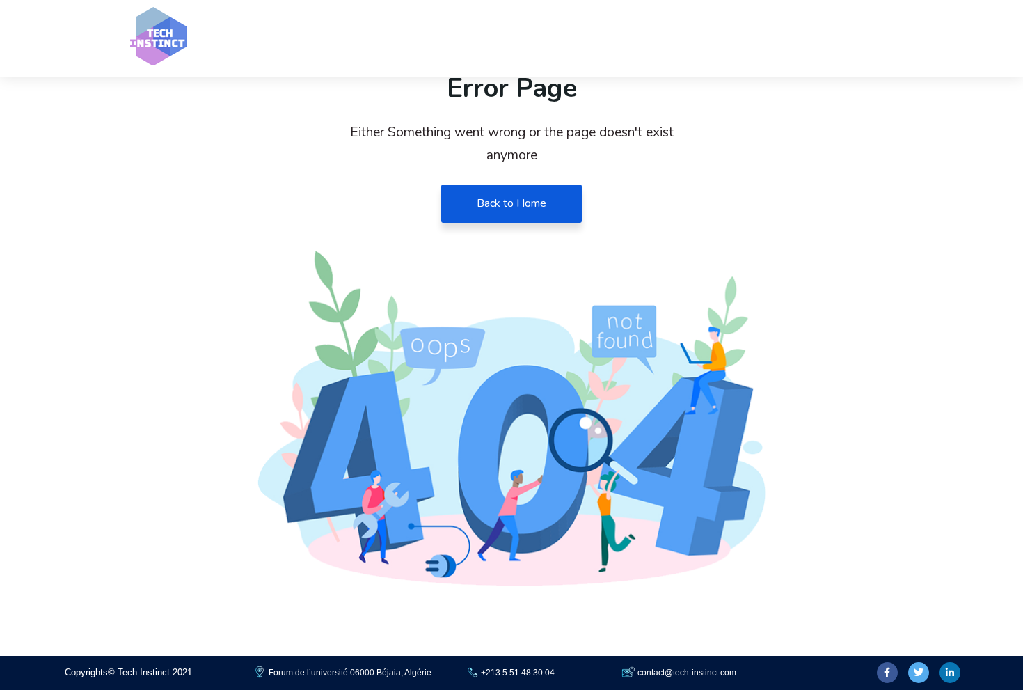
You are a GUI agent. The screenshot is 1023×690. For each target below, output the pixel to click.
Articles (790, 38)
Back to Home (511, 203)
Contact (715, 38)
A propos (868, 38)
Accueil (644, 38)
